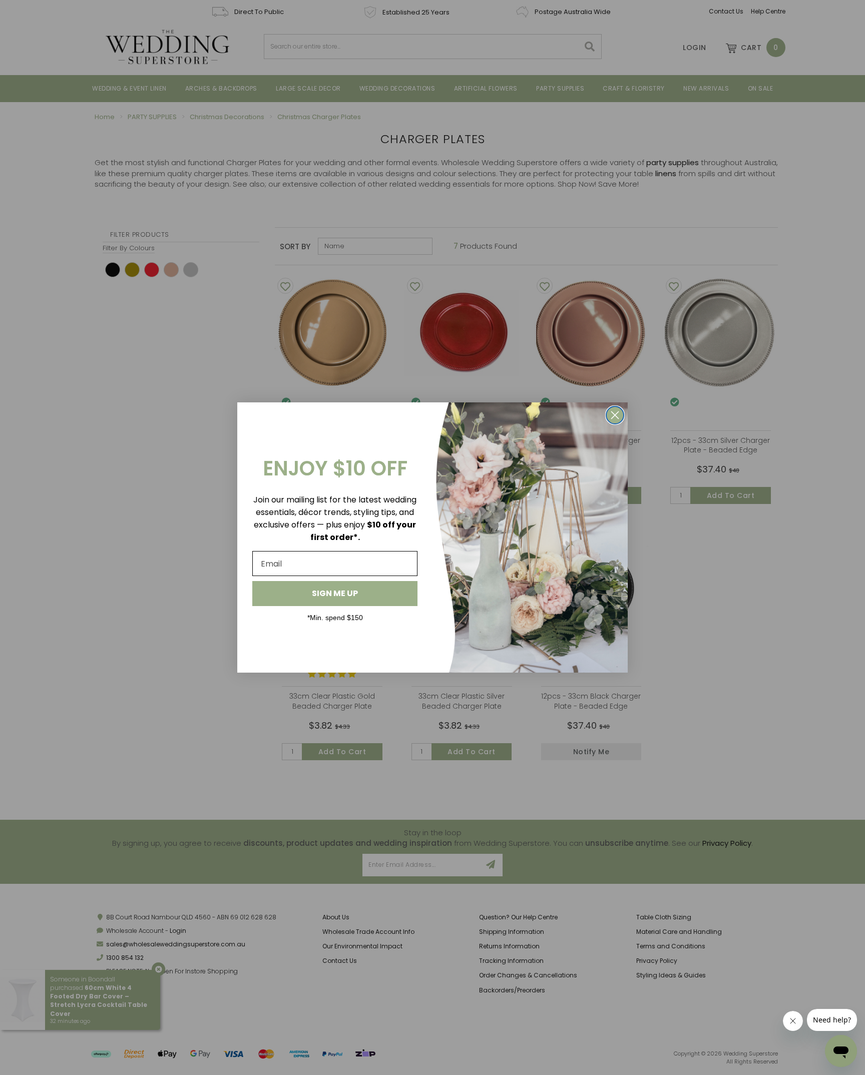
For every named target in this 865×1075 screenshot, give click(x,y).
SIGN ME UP (335, 593)
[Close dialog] (615, 415)
